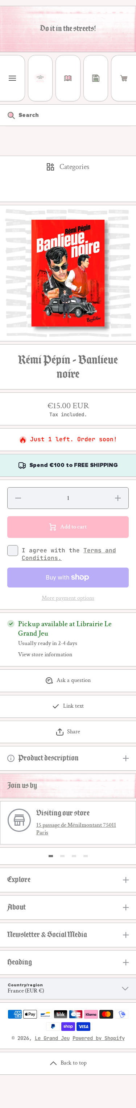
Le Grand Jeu (52, 1038)
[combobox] (68, 115)
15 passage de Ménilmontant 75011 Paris (76, 829)
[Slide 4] (85, 856)
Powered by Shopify (99, 1038)
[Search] (7, 115)
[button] (123, 78)
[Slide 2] (62, 856)
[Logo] (40, 78)
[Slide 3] (74, 856)
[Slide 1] (51, 856)
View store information (45, 654)
